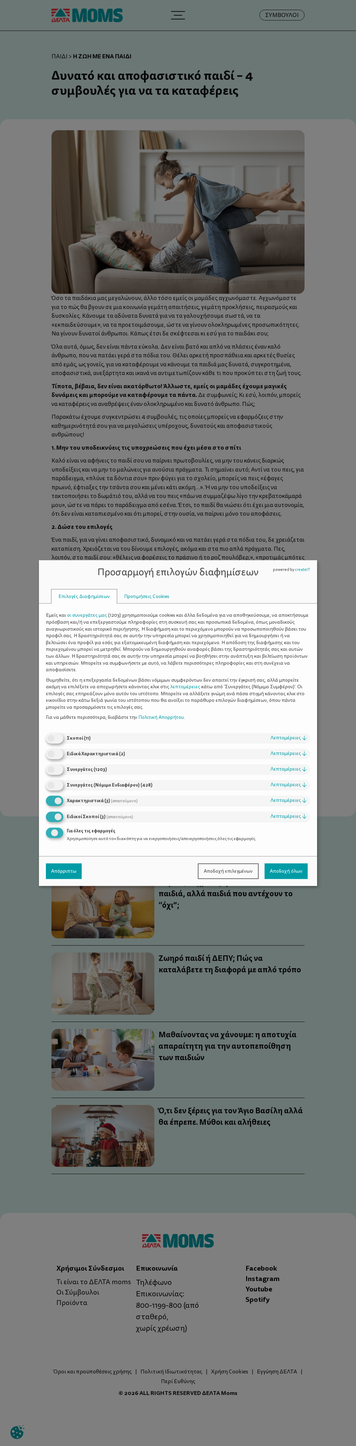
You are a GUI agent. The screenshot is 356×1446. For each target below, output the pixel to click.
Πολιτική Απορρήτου (161, 717)
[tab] (84, 596)
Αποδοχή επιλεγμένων (228, 871)
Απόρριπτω (63, 871)
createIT (302, 569)
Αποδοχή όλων (286, 871)
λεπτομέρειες (288, 737)
